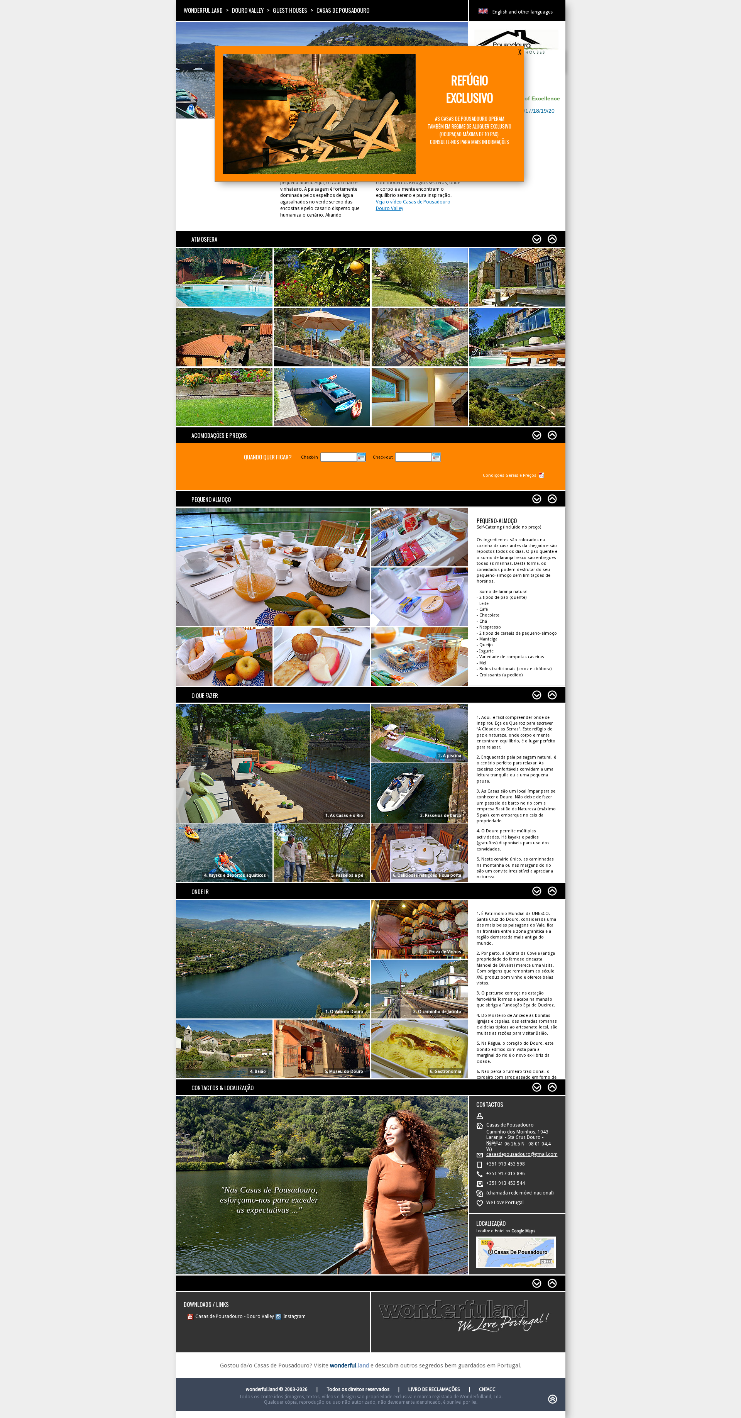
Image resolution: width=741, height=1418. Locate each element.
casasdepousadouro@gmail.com (522, 1154)
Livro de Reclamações (434, 1389)
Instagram (294, 1316)
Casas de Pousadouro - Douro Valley (234, 1316)
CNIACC (487, 1389)
